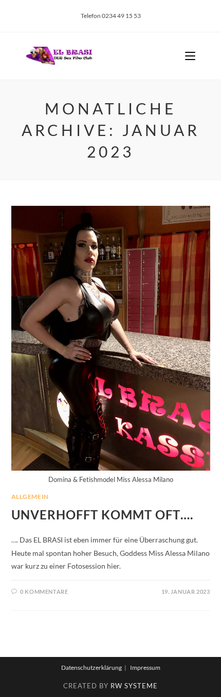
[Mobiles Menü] (190, 56)
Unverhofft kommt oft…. (102, 514)
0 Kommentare (44, 591)
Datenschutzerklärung (91, 667)
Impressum (145, 667)
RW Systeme (134, 686)
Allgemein (30, 496)
